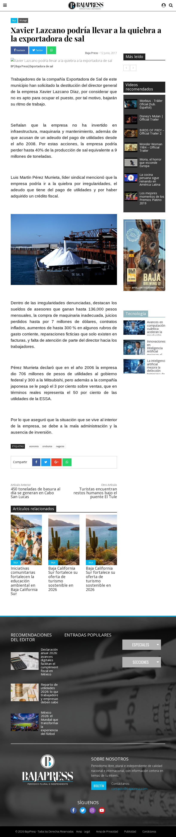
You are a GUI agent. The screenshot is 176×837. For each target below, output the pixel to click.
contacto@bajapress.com (129, 789)
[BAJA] (27, 539)
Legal (83, 831)
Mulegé (23, 20)
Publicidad (130, 831)
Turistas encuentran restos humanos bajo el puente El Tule (95, 493)
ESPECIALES (140, 644)
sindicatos (47, 446)
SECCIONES (141, 662)
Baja (14, 20)
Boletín (99, 785)
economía (34, 446)
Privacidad (107, 831)
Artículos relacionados (33, 508)
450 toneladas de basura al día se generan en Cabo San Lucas (35, 493)
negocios (60, 446)
